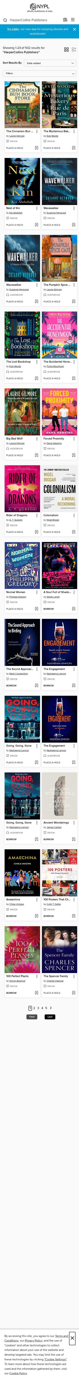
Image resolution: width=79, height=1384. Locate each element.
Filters (9, 73)
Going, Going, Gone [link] (18, 746)
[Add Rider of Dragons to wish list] (36, 532)
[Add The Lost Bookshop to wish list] (36, 378)
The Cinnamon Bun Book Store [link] (20, 131)
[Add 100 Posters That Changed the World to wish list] (73, 916)
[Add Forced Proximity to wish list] (73, 455)
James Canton (54, 827)
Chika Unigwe (16, 904)
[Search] (5, 20)
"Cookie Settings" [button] (55, 1359)
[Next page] (51, 1008)
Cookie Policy (18, 1373)
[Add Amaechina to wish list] (36, 916)
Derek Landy (53, 596)
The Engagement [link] (54, 669)
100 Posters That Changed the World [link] (58, 899)
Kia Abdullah (15, 212)
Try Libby (13, 29)
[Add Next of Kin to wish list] (36, 225)
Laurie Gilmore (16, 136)
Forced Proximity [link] (54, 438)
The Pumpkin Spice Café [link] (58, 285)
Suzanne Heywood (56, 212)
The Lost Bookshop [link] (18, 362)
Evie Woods (52, 136)
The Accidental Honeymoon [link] (58, 362)
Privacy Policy (33, 1340)
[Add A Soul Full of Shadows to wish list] (73, 609)
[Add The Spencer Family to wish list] (73, 993)
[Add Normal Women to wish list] (36, 609)
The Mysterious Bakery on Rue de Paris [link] (58, 131)
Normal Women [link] (15, 592)
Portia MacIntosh (55, 366)
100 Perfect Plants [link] (17, 976)
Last (50, 1016)
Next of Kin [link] (13, 208)
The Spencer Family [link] (56, 976)
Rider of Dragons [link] (16, 515)
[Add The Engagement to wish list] (73, 685)
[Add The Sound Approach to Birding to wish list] (36, 685)
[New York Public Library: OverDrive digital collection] (39, 8)
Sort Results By (12, 63)
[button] (66, 51)
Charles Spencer (55, 980)
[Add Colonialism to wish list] (73, 532)
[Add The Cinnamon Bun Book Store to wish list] (36, 148)
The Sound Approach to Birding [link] (20, 669)
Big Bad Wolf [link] (14, 438)
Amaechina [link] (13, 899)
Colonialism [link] (51, 515)
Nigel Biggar (53, 520)
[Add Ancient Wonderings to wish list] (73, 839)
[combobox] (31, 20)
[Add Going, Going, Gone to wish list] (36, 762)
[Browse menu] (72, 19)
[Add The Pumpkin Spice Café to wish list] (73, 301)
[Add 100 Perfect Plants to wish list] (36, 993)
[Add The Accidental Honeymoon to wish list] (73, 378)
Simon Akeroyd (17, 980)
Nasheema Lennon (56, 673)
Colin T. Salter (54, 904)
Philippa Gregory (17, 596)
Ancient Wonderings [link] (56, 822)
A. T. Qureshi (15, 520)
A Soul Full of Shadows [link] (58, 592)
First (31, 1016)
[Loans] (65, 20)
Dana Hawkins (54, 443)
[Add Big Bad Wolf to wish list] (36, 455)
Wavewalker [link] (51, 208)
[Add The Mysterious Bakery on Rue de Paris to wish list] (73, 148)
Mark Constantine (18, 673)
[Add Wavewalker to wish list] (73, 225)
